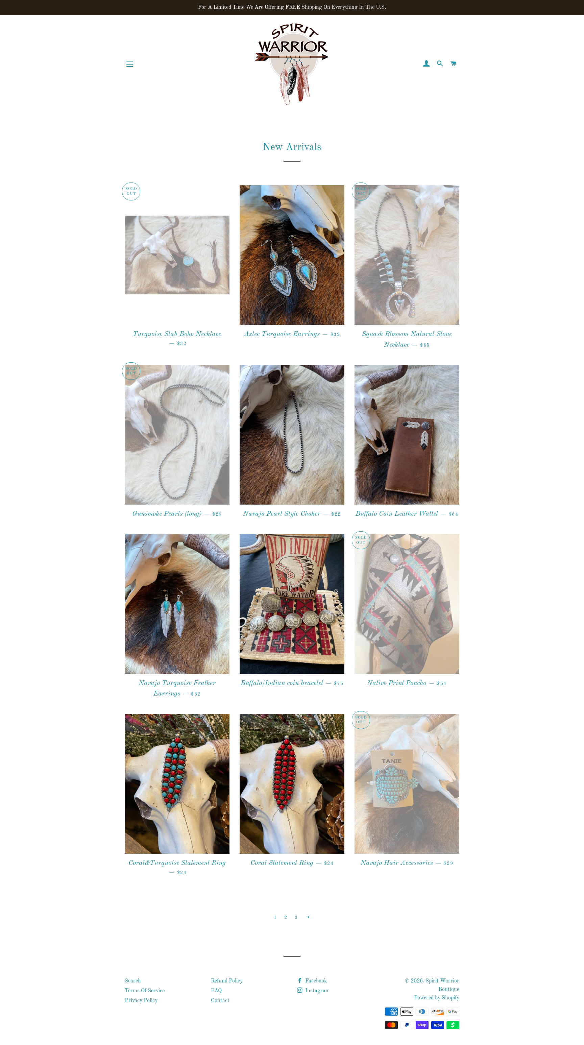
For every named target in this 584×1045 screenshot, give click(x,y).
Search (133, 981)
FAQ (216, 991)
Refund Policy (227, 981)
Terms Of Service (145, 991)
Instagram (317, 991)
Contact (220, 1000)
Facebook (315, 981)
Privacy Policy (141, 1000)
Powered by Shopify (436, 998)
